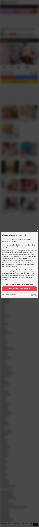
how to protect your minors (9, 294)
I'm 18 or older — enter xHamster (19, 289)
